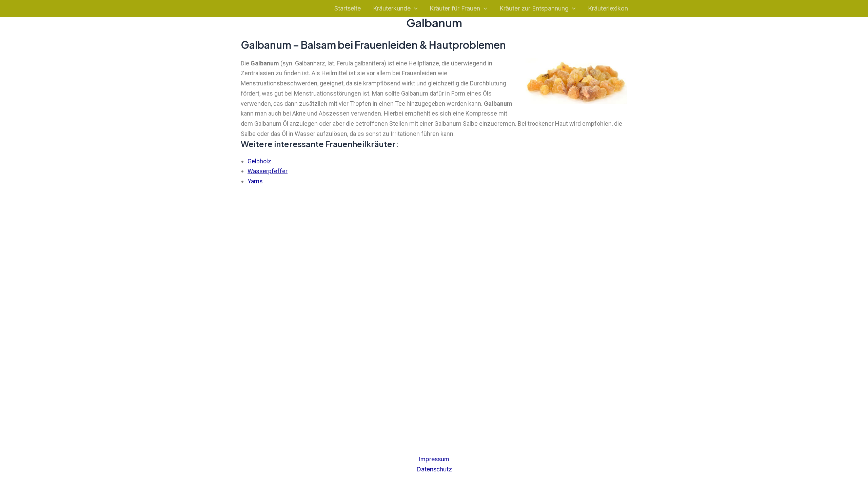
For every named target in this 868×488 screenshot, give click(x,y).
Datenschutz (434, 469)
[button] (414, 9)
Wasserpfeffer (268, 171)
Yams (255, 181)
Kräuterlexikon (608, 8)
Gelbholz (259, 161)
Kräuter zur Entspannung (534, 8)
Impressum (434, 459)
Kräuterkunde (392, 8)
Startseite (347, 8)
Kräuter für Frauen (455, 8)
